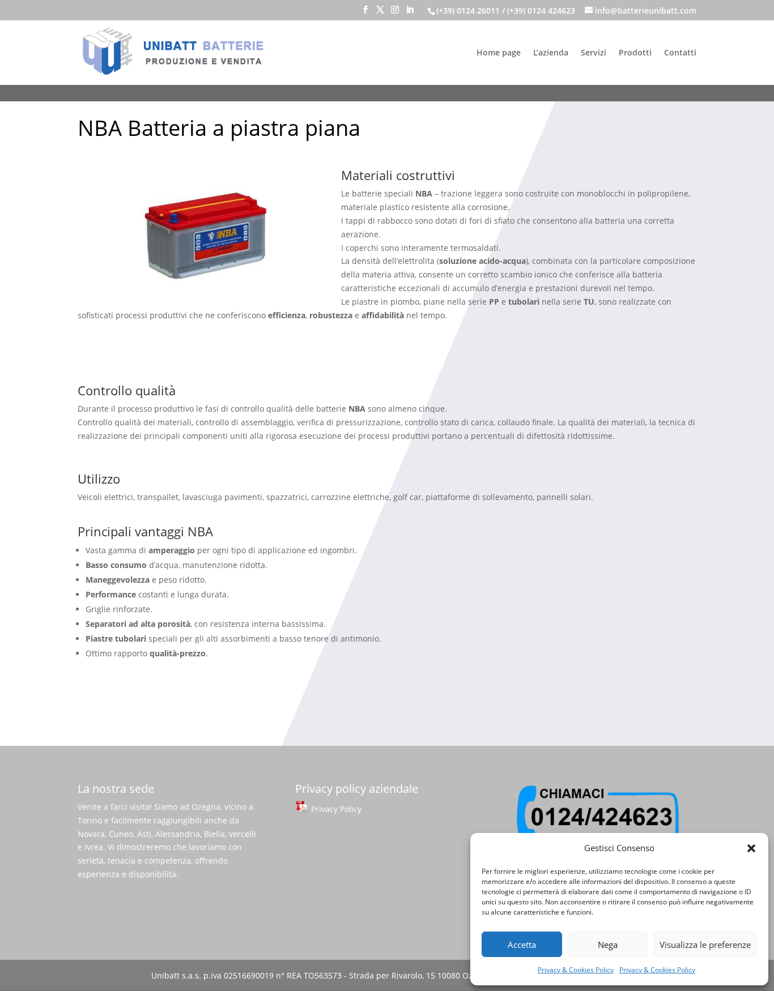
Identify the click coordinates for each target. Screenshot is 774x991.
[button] (751, 848)
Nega (608, 944)
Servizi (593, 53)
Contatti (680, 53)
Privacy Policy (335, 809)
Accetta (522, 944)
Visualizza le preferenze (705, 944)
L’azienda (550, 53)
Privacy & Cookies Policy (576, 970)
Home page (499, 53)
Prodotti (635, 53)
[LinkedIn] (410, 13)
